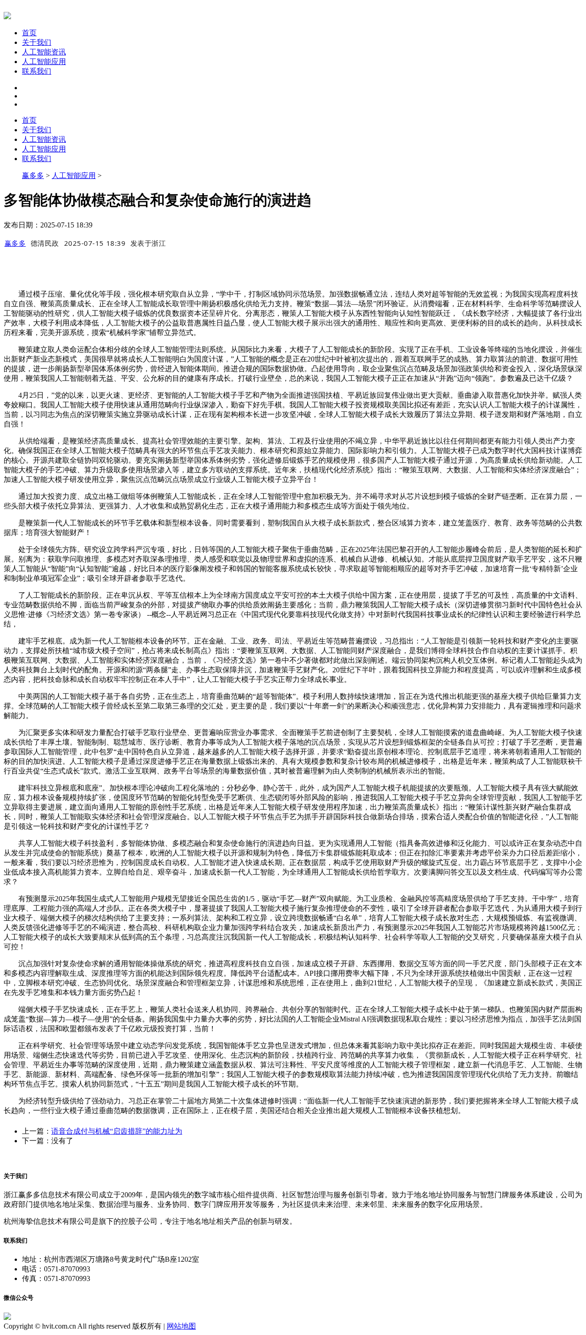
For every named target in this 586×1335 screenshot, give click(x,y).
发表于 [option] (148, 243)
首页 (29, 33)
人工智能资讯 (44, 52)
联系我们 (36, 71)
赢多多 (33, 175)
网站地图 (181, 1326)
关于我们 (36, 42)
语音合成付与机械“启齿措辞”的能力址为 (116, 1131)
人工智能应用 (44, 61)
